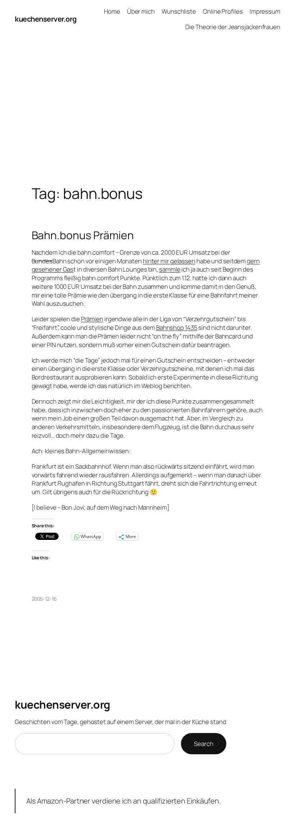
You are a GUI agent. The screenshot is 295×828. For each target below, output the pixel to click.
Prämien (92, 319)
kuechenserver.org (46, 19)
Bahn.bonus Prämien (83, 235)
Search (203, 744)
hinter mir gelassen (169, 261)
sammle (169, 269)
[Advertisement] (147, 114)
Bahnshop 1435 (177, 327)
